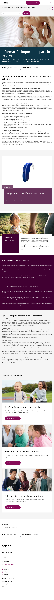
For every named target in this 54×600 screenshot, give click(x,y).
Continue (26, 13)
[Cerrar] (50, 8)
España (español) (9, 564)
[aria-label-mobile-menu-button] (50, 3)
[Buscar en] (43, 3)
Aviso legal (5, 584)
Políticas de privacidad (8, 578)
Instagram (6, 572)
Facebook (6, 569)
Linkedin (6, 574)
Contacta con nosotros (33, 2)
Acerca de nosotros (7, 552)
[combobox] (11, 13)
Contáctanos (5, 555)
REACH (3, 586)
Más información (11, 418)
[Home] (4, 3)
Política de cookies (7, 581)
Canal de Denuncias (7, 558)
